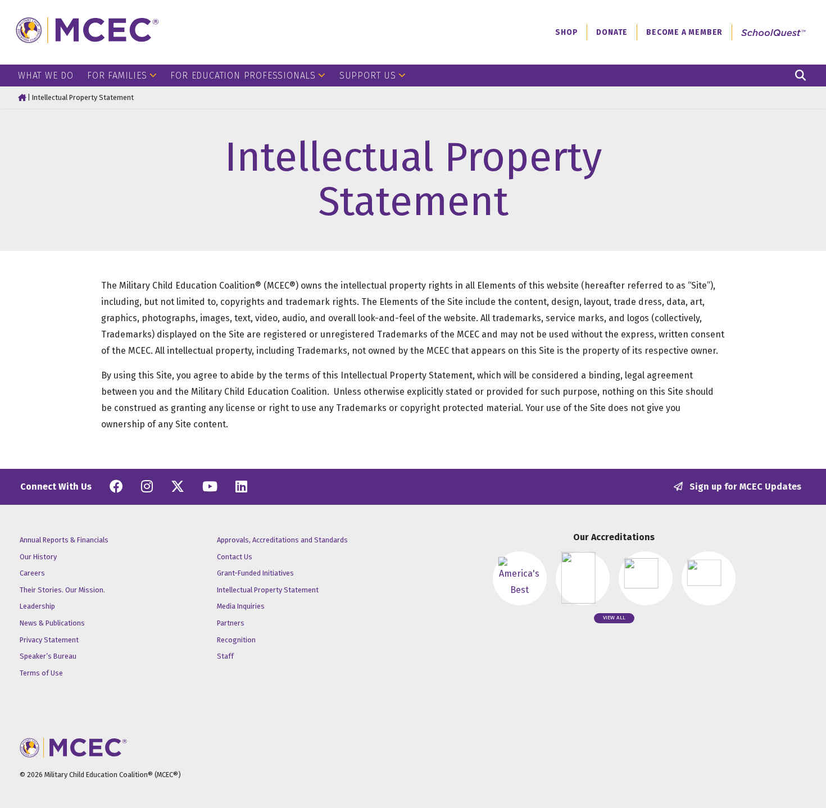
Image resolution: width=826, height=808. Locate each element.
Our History (38, 557)
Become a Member (684, 32)
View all (614, 617)
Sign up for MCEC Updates (744, 486)
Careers (32, 573)
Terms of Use (41, 673)
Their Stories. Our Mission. (62, 590)
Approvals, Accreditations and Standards (282, 540)
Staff (225, 656)
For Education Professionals (243, 75)
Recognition (236, 640)
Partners (230, 623)
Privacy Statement (49, 640)
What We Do (46, 75)
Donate (612, 32)
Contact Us (234, 557)
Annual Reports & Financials (64, 540)
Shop (566, 32)
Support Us (367, 75)
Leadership (37, 606)
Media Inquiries (241, 606)
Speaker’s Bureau (48, 656)
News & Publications (52, 623)
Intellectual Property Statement (268, 590)
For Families (117, 75)
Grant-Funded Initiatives (255, 573)
